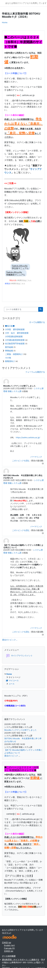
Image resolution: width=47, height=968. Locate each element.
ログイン (6, 933)
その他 (8, 357)
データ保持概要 (9, 956)
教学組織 (9, 347)
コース (11, 684)
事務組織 (9, 350)
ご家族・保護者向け (14, 354)
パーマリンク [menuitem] (36, 457)
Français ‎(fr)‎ (9, 948)
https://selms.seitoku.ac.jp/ (28, 437)
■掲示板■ (10, 326)
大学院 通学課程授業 (15, 329)
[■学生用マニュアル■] (20, 266)
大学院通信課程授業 (14, 336)
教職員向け (10, 361)
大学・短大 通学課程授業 (17, 333)
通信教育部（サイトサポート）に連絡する (20, 959)
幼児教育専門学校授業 (15, 343)
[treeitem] (23, 679)
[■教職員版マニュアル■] (14, 253)
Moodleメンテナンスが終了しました (20, 730)
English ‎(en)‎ (9, 945)
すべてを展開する (37, 322)
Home (4, 22)
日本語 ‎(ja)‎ (6, 942)
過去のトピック (11, 756)
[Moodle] (9, 936)
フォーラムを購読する (35, 372)
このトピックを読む (21, 460)
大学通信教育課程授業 (15, 340)
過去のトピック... (9, 640)
